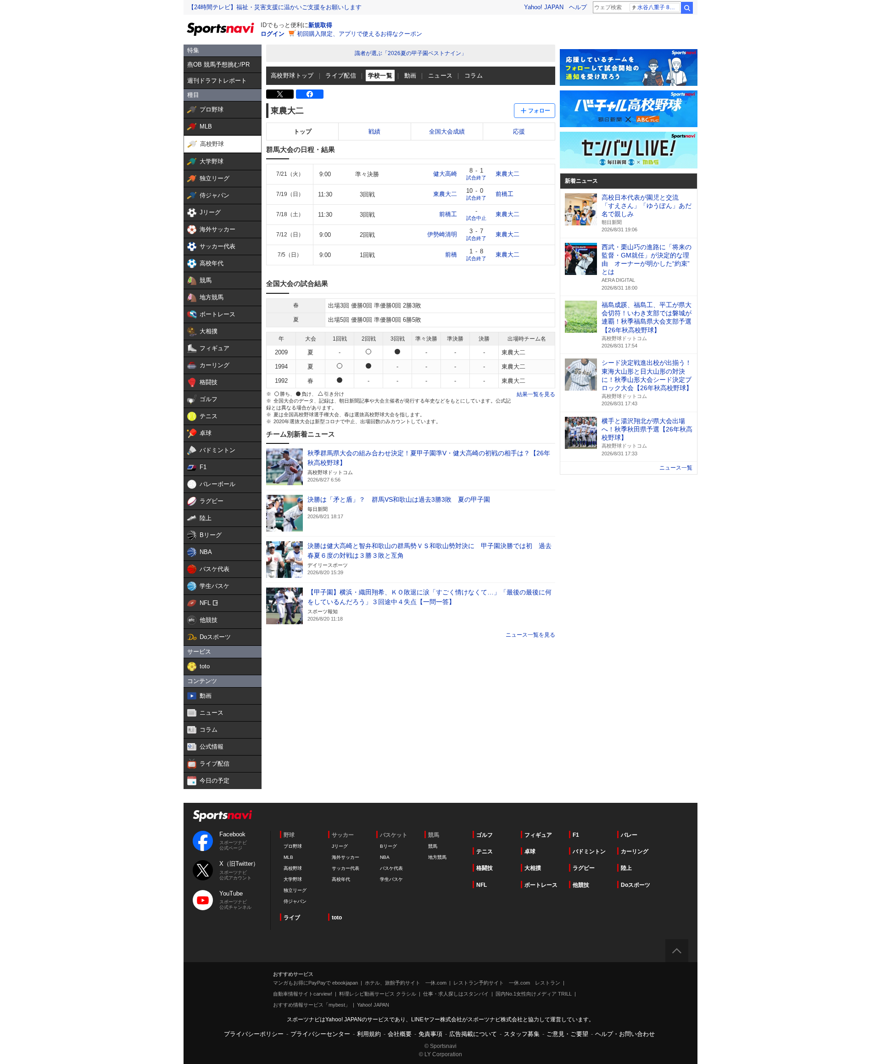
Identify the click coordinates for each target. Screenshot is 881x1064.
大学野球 (293, 879)
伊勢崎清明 (442, 234)
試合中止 (476, 218)
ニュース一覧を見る (530, 635)
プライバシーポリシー (254, 1033)
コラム (473, 75)
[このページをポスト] (280, 94)
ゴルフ (484, 835)
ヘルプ (578, 7)
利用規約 (369, 1033)
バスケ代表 (391, 868)
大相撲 (532, 868)
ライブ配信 (340, 75)
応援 (519, 131)
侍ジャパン (295, 901)
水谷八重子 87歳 (657, 7)
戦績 (374, 131)
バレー (629, 835)
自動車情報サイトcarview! (302, 994)
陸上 (626, 868)
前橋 (451, 254)
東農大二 (507, 173)
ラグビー (584, 868)
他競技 (581, 885)
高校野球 (293, 868)
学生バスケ (391, 879)
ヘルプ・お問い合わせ (625, 1033)
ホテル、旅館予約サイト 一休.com (405, 983)
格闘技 (484, 868)
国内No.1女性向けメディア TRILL (534, 994)
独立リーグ (295, 890)
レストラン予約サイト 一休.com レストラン (506, 983)
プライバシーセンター (320, 1033)
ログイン (272, 33)
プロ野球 (293, 846)
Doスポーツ (635, 885)
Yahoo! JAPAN (543, 7)
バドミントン (589, 851)
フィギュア (538, 835)
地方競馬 (437, 857)
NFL (481, 885)
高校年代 (341, 879)
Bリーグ (388, 846)
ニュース (440, 75)
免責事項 (430, 1033)
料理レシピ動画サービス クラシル (377, 994)
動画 (410, 75)
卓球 (529, 851)
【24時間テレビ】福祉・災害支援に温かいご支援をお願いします (275, 7)
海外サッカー (345, 857)
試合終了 (476, 177)
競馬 (432, 846)
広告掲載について (473, 1033)
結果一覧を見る (536, 394)
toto (337, 917)
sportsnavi (222, 816)
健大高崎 (445, 173)
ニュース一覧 (675, 468)
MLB (288, 857)
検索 (687, 8)
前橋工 (504, 193)
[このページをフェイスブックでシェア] (309, 94)
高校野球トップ (292, 75)
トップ (303, 131)
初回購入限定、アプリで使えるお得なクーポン (359, 33)
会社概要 (400, 1033)
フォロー (539, 110)
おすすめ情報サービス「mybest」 (311, 1005)
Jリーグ (340, 846)
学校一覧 (380, 75)
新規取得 (320, 25)
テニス (484, 851)
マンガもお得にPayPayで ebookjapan (315, 983)
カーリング (634, 851)
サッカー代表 (345, 868)
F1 (576, 835)
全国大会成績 (447, 131)
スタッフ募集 (522, 1033)
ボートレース (541, 885)
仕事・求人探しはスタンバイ (456, 994)
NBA (385, 857)
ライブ (292, 917)
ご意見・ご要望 (567, 1033)
